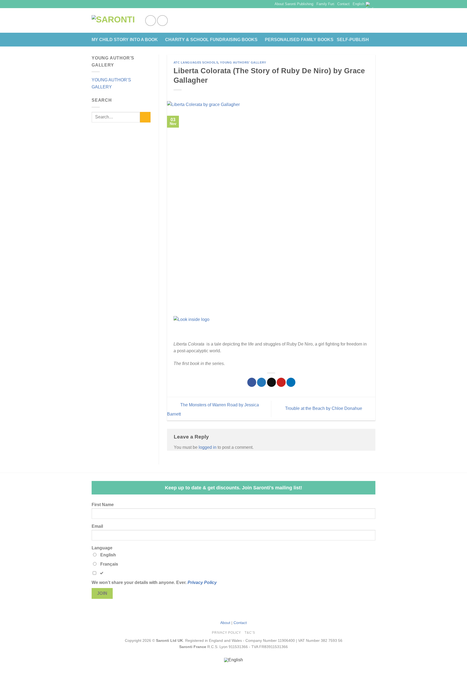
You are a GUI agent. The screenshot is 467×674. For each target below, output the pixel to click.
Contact (343, 4)
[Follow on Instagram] (162, 20)
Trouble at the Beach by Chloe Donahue (324, 408)
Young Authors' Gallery (243, 62)
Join (102, 593)
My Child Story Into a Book (125, 39)
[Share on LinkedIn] (290, 382)
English (358, 4)
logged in (207, 447)
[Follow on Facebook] (150, 20)
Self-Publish (353, 39)
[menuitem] (233, 660)
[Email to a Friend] (271, 382)
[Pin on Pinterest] (281, 382)
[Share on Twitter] (261, 382)
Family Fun (325, 4)
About (225, 622)
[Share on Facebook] (251, 382)
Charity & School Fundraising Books (211, 39)
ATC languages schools (196, 62)
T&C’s (250, 633)
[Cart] (372, 20)
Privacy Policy (202, 582)
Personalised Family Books (299, 39)
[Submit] (145, 117)
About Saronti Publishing (294, 4)
